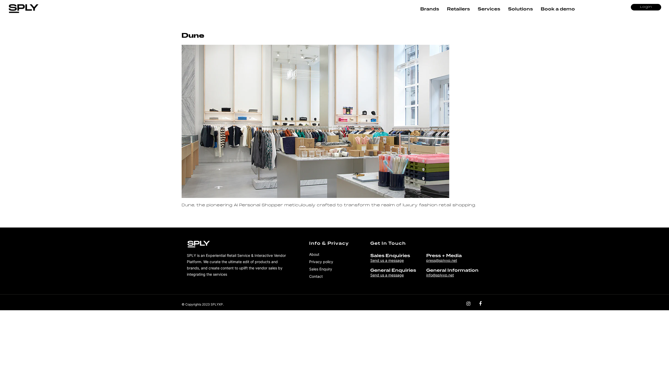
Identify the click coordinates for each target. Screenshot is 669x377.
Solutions (520, 9)
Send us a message (387, 260)
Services (489, 9)
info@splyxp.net (440, 275)
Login (646, 7)
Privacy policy (321, 261)
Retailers (458, 9)
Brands (429, 9)
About (314, 254)
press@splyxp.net (441, 260)
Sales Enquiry (320, 269)
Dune (193, 35)
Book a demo (558, 9)
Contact (316, 276)
